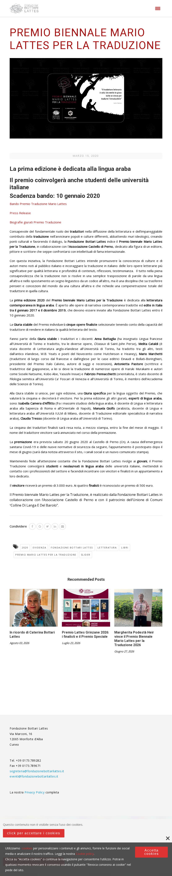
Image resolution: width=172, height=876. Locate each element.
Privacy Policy (35, 792)
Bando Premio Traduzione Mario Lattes (38, 204)
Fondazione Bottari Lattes (72, 547)
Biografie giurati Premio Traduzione (35, 222)
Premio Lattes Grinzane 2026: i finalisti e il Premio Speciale (85, 634)
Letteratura (107, 547)
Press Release (20, 213)
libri (124, 547)
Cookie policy (85, 854)
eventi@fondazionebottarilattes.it (34, 776)
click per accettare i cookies (33, 833)
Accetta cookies (151, 852)
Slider (85, 554)
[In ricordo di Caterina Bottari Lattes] (34, 609)
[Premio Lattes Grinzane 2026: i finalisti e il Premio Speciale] (86, 609)
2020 (25, 547)
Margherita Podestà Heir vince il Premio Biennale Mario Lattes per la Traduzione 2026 (134, 638)
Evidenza (39, 547)
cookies (27, 848)
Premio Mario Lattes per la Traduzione (45, 554)
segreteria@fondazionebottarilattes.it (37, 771)
